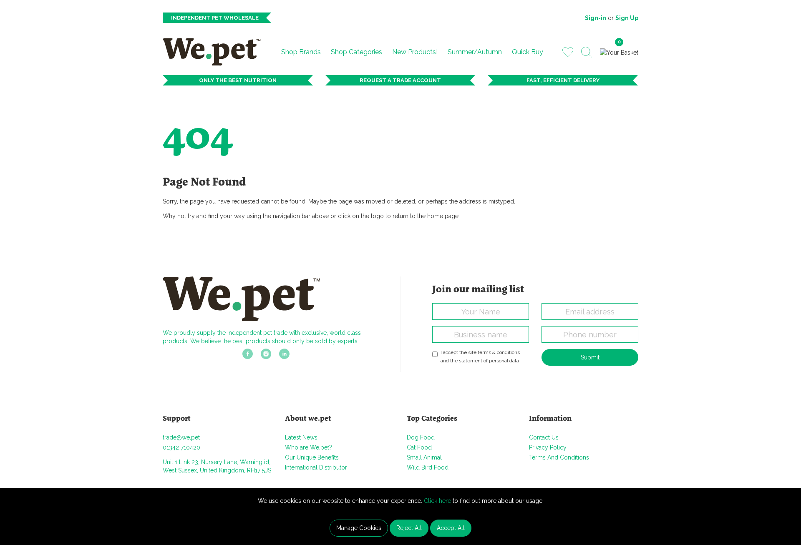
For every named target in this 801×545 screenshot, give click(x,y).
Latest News (301, 437)
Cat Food (419, 447)
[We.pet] (215, 51)
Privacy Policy (548, 447)
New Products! (415, 52)
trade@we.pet (181, 437)
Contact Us (544, 437)
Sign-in (595, 18)
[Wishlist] (567, 51)
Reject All (409, 528)
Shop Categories (356, 52)
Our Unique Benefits (312, 457)
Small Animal (424, 457)
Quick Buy (527, 52)
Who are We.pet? (308, 447)
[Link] (247, 356)
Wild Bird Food (427, 467)
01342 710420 (181, 447)
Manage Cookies (358, 528)
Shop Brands (301, 52)
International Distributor (316, 467)
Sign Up (626, 18)
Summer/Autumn (475, 52)
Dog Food (421, 437)
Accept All (451, 528)
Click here (437, 500)
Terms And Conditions (559, 457)
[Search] (586, 52)
